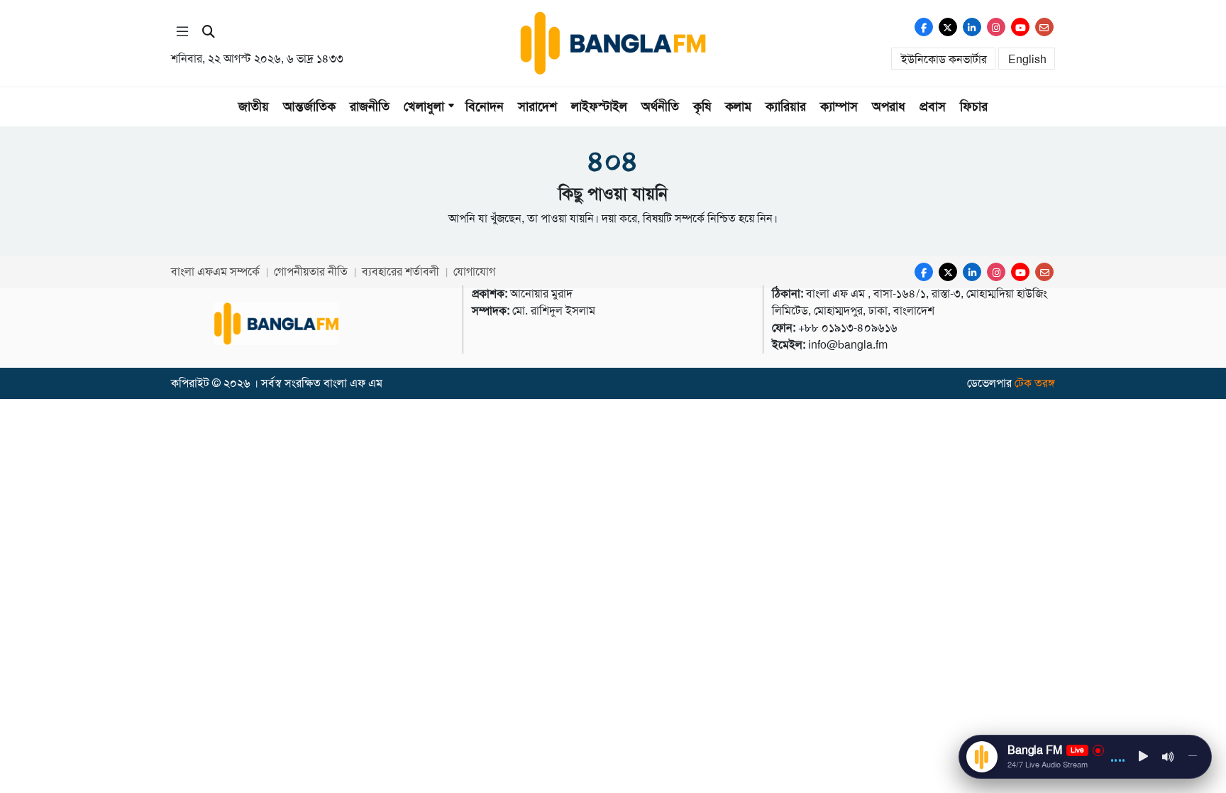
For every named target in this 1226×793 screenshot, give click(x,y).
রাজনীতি (370, 106)
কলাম (738, 106)
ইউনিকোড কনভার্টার (944, 59)
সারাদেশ (537, 106)
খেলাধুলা (424, 106)
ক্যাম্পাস (839, 106)
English (1027, 59)
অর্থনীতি (660, 106)
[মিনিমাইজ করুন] (1192, 756)
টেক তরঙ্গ (1035, 383)
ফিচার (974, 106)
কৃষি (702, 106)
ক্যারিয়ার (786, 106)
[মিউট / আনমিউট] (1168, 756)
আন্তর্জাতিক (309, 106)
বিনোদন (484, 106)
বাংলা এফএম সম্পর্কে (215, 271)
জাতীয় (253, 106)
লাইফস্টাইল (599, 106)
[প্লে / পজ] (1143, 757)
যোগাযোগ (474, 271)
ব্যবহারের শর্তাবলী (400, 271)
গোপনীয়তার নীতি (311, 271)
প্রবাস (933, 106)
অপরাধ (888, 106)
